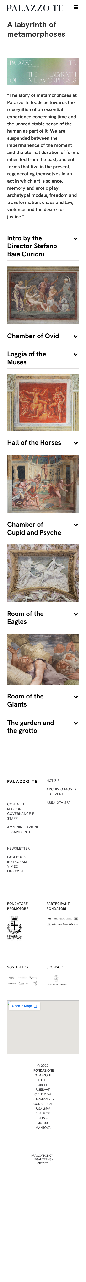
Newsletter (18, 848)
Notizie (53, 780)
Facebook (16, 857)
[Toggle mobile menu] (76, 7)
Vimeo (12, 866)
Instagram (17, 862)
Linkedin (15, 871)
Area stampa (59, 802)
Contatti (15, 804)
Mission (14, 809)
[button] (43, 246)
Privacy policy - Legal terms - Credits (42, 1159)
